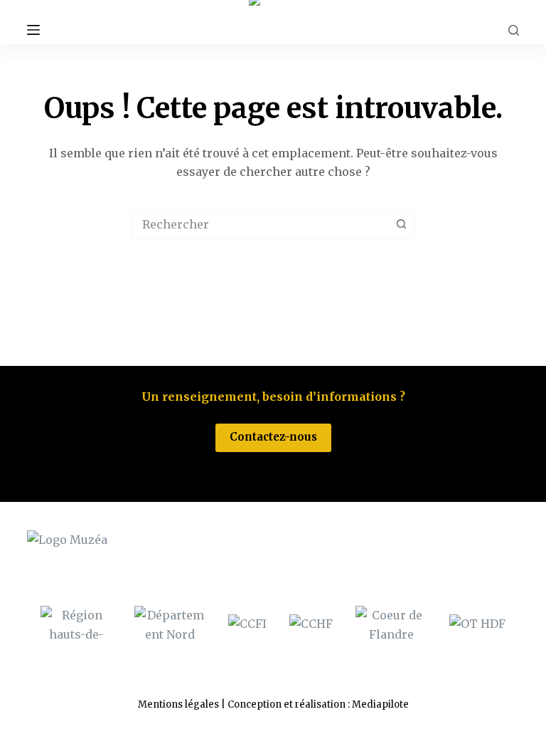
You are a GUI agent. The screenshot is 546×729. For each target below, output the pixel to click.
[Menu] (33, 29)
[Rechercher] (513, 30)
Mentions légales (178, 704)
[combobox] (259, 224)
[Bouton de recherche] (400, 224)
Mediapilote (380, 704)
